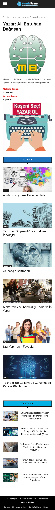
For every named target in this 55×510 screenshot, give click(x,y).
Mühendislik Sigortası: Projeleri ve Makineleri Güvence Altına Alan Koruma (35, 416)
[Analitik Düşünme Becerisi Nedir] (27, 179)
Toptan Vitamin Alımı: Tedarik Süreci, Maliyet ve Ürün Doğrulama (35, 477)
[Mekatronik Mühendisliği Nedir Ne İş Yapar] (27, 291)
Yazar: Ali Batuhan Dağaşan (33, 17)
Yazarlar (16, 17)
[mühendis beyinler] (27, 3)
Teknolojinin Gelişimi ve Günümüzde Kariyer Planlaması (27, 384)
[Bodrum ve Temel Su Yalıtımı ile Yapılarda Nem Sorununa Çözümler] (10, 447)
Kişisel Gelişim (9, 342)
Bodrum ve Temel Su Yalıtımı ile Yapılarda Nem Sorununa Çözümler (35, 447)
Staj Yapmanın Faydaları (19, 346)
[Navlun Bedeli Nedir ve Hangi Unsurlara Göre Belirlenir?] (10, 462)
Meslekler (7, 266)
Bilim (6, 226)
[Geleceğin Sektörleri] (27, 255)
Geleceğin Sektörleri (16, 271)
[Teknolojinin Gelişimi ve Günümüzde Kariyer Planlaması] (27, 367)
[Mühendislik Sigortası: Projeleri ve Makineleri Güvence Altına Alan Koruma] (10, 416)
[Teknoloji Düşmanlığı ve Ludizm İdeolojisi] (27, 215)
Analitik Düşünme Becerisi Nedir (24, 195)
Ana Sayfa (7, 17)
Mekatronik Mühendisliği (13, 302)
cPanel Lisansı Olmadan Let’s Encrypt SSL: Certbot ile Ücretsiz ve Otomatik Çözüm (35, 431)
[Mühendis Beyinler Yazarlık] (27, 127)
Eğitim (6, 190)
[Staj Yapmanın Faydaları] (27, 331)
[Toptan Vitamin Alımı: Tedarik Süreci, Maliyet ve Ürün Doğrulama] (10, 477)
